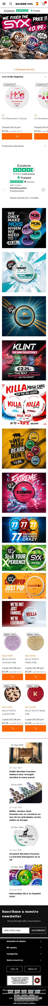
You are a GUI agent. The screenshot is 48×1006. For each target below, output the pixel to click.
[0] (43, 3)
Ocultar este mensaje (26, 998)
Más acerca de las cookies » (24, 1003)
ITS (3, 115)
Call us (14, 969)
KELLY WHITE (7, 656)
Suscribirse (38, 930)
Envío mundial (26, 69)
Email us (32, 969)
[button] (4, 4)
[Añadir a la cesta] (17, 136)
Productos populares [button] (13, 146)
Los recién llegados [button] (12, 76)
